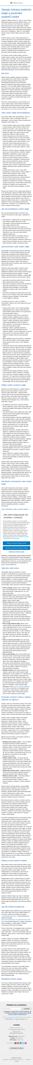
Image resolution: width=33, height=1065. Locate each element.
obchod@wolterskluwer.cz (16, 1033)
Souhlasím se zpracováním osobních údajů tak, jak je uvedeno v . (17, 1013)
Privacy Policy (9, 1019)
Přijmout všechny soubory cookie (16, 543)
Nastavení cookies (16, 1057)
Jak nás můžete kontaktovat (15, 109)
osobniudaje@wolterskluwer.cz (9, 916)
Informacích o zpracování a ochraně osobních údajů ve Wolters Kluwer (19, 1013)
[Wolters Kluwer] (16, 2)
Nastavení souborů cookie (16, 551)
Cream (16, 1061)
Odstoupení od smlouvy (17, 1048)
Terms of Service (19, 1019)
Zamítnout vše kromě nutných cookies (16, 548)
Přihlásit (27, 1008)
